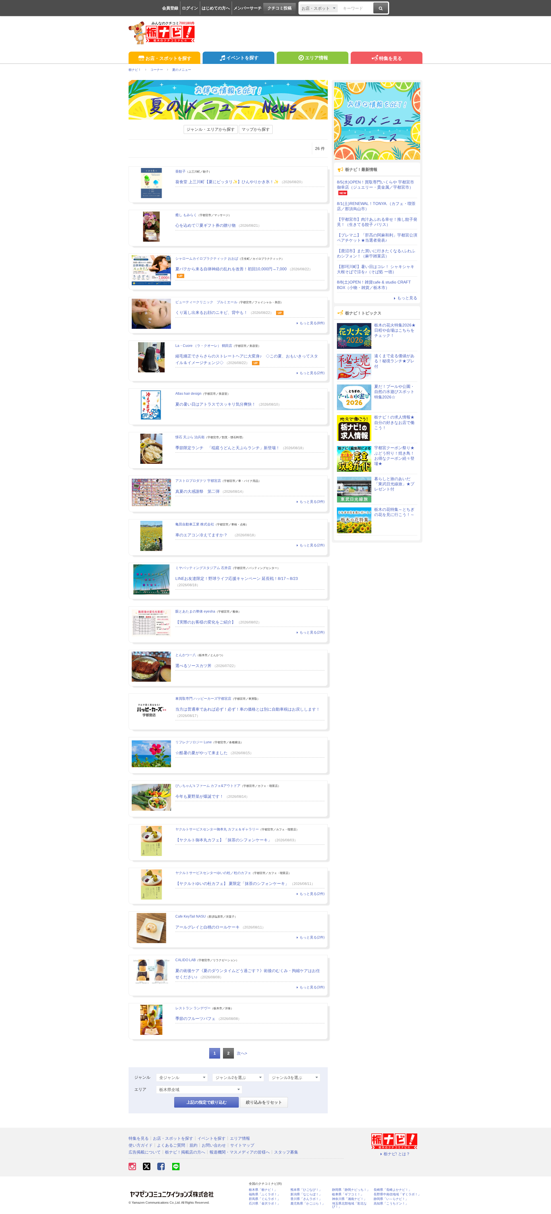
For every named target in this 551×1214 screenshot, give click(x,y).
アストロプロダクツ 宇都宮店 (198, 481)
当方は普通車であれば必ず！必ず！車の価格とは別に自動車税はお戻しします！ (247, 709)
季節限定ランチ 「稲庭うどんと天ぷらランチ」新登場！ (227, 447)
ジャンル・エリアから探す (211, 129)
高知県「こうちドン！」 (391, 1203)
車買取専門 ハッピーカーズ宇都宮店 (203, 699)
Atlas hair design (188, 394)
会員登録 (170, 8)
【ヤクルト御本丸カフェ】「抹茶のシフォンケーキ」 (223, 840)
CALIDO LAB (185, 960)
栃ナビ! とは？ (397, 1154)
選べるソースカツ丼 (193, 665)
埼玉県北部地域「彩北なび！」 (349, 1205)
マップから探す (256, 129)
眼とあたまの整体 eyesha (195, 611)
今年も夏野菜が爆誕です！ (199, 796)
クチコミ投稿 (279, 8)
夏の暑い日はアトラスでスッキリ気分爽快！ (215, 404)
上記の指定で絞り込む (207, 1102)
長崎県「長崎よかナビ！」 (393, 1189)
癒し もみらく (186, 215)
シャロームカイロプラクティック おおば (206, 259)
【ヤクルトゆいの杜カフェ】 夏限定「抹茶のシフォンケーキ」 (232, 883)
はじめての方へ (216, 8)
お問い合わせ (214, 1145)
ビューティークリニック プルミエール (206, 302)
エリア (140, 1089)
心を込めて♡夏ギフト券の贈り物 (205, 225)
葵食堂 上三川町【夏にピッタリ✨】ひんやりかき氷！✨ (227, 181)
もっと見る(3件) (312, 502)
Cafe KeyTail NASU (190, 916)
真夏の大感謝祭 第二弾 (197, 491)
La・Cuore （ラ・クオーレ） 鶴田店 (203, 346)
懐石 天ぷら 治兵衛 (190, 437)
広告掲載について (145, 1152)
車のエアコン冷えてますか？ (203, 535)
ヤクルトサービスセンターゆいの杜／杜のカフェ (213, 873)
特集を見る (390, 58)
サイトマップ (242, 1145)
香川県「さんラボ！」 (306, 1199)
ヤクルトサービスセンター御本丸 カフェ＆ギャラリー (217, 829)
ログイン (190, 8)
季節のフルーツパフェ (195, 1018)
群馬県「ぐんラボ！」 (264, 1199)
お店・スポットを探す (168, 58)
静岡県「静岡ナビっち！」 (351, 1189)
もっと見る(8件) (312, 323)
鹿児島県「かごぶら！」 (307, 1203)
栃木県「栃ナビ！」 (263, 1189)
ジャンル (142, 1077)
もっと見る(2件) (312, 373)
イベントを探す (242, 57)
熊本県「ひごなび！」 (306, 1189)
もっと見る (407, 298)
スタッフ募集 (286, 1152)
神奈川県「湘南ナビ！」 (349, 1199)
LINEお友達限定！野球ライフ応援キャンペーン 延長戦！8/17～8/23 (236, 578)
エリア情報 (316, 57)
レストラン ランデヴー (193, 1008)
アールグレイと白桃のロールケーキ (207, 927)
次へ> (242, 1053)
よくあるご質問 (171, 1145)
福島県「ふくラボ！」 (264, 1194)
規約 (193, 1145)
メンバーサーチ (248, 8)
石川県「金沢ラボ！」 (264, 1203)
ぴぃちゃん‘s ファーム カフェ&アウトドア (207, 786)
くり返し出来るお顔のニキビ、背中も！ (211, 312)
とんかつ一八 (185, 655)
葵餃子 (180, 171)
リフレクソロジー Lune (193, 742)
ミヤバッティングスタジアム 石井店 (203, 568)
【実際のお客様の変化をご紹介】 (205, 622)
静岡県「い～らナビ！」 (391, 1199)
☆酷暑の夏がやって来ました (201, 752)
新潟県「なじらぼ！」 (306, 1194)
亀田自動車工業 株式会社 (194, 524)
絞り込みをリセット (264, 1102)
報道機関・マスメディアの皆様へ (239, 1152)
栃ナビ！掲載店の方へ (185, 1152)
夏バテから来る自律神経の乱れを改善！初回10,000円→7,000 (231, 269)
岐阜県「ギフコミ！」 (348, 1194)
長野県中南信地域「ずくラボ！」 (397, 1194)
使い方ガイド (141, 1145)
